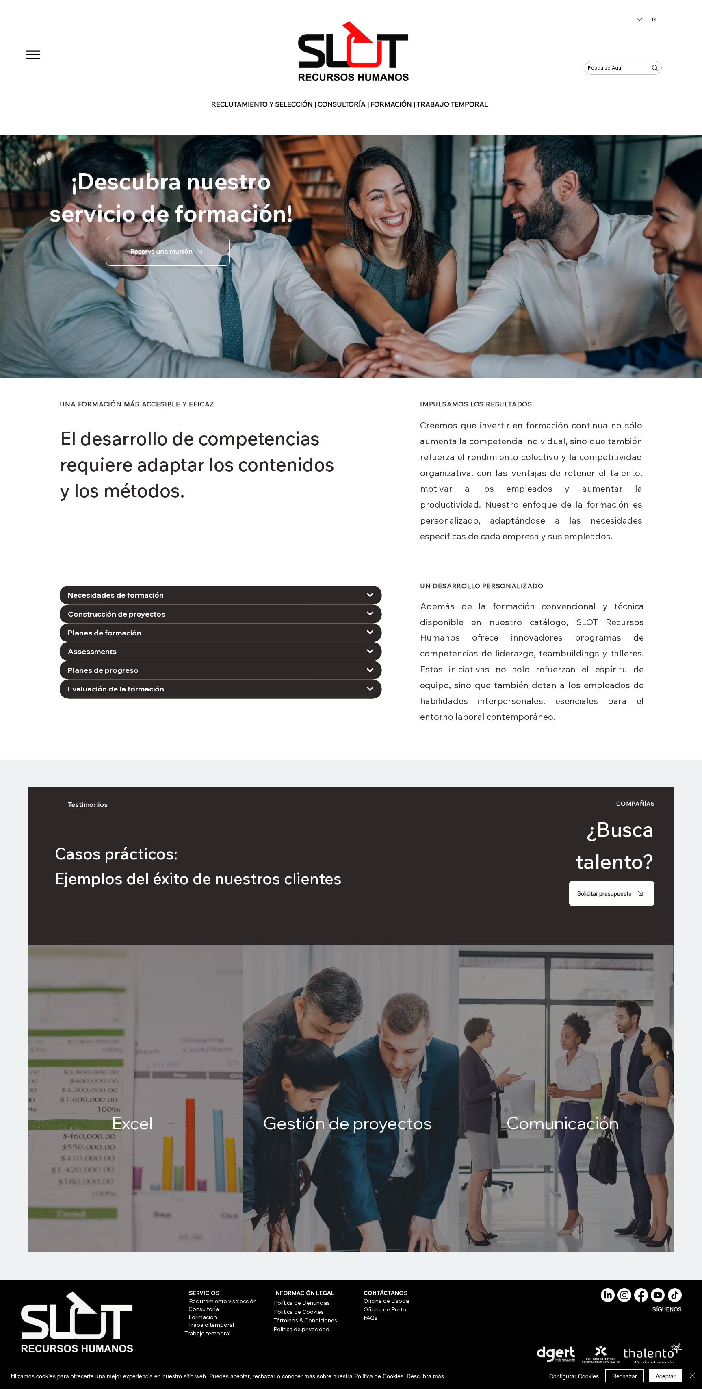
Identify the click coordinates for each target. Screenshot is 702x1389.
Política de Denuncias (302, 1302)
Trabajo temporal (211, 1324)
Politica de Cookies (299, 1311)
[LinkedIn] (608, 1295)
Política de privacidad (301, 1329)
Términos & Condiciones (305, 1320)
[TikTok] (675, 1295)
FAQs (370, 1317)
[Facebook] (641, 1295)
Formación (202, 1316)
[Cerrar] (692, 1375)
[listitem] (135, 1098)
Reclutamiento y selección (223, 1301)
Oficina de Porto (385, 1309)
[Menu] (33, 54)
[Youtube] (658, 1295)
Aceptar (666, 1376)
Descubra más (425, 1376)
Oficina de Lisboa (386, 1300)
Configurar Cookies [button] (574, 1376)
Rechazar (624, 1376)
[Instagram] (624, 1295)
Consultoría (203, 1308)
